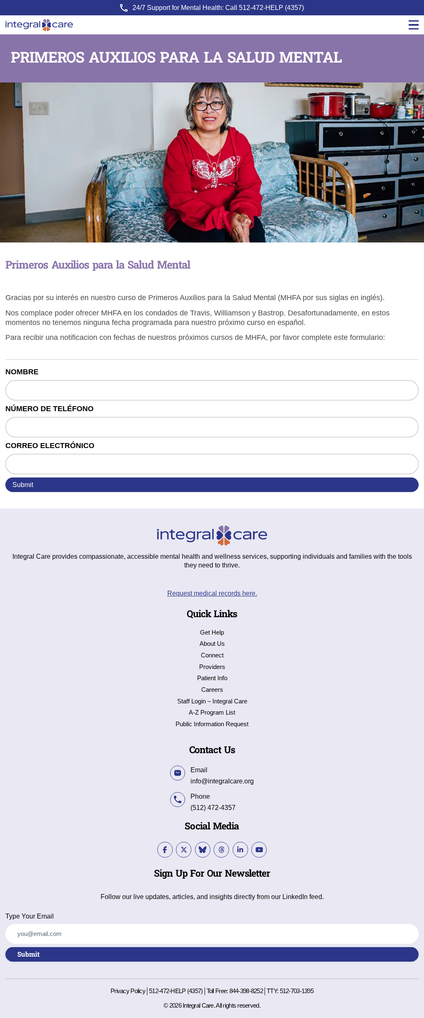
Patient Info (212, 678)
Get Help (212, 633)
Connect (212, 655)
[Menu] (414, 25)
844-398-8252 (246, 991)
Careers (212, 690)
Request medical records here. (212, 593)
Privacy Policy (128, 991)
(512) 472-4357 (213, 807)
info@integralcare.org (222, 781)
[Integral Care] (39, 25)
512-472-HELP (261, 7)
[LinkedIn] (240, 849)
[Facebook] (165, 849)
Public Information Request (212, 724)
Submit (22, 484)
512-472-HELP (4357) (175, 991)
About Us (212, 644)
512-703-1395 (296, 991)
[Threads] (221, 849)
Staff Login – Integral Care (212, 701)
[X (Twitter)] (183, 849)
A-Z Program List (212, 713)
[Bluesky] (202, 849)
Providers (212, 667)
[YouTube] (259, 849)
